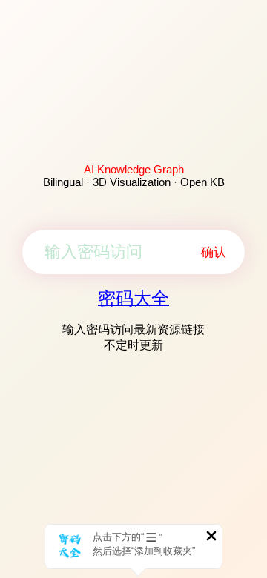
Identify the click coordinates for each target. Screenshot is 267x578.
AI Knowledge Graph (134, 169)
